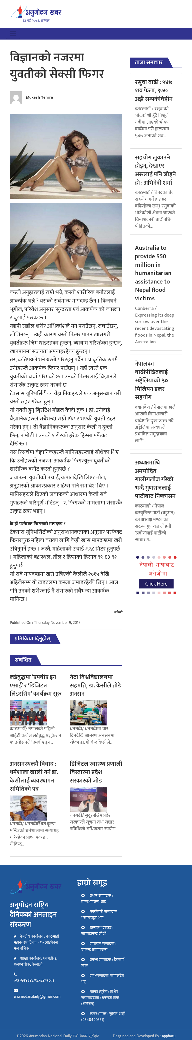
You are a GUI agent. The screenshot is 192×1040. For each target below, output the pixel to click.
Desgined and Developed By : (144, 1036)
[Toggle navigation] (13, 34)
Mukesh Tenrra (39, 97)
